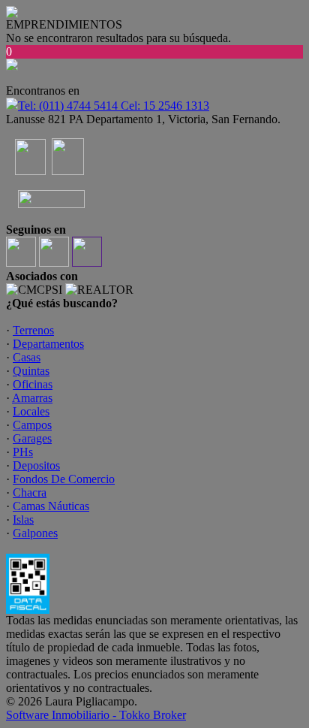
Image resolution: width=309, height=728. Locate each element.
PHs (23, 452)
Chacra (29, 492)
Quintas (31, 370)
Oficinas (32, 384)
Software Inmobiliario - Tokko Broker (96, 714)
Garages (32, 438)
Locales (31, 411)
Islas (23, 519)
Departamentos (48, 343)
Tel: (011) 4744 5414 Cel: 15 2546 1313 (113, 105)
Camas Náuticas (51, 506)
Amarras (32, 397)
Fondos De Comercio (64, 479)
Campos (32, 424)
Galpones (35, 533)
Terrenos (33, 330)
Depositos (36, 465)
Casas (26, 357)
